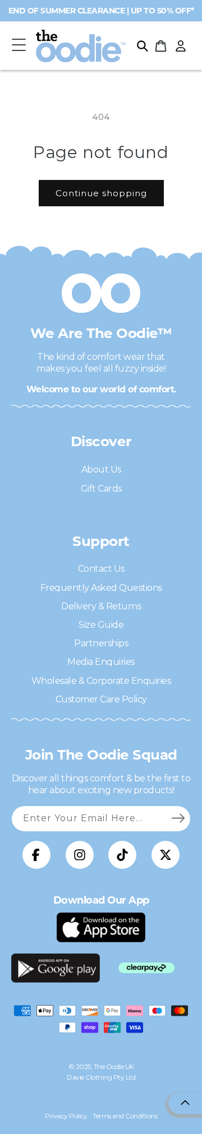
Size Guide (101, 624)
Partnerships (101, 643)
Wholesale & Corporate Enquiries (101, 680)
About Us (101, 469)
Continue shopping (101, 193)
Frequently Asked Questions (101, 587)
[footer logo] (101, 927)
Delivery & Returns (101, 606)
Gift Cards (101, 488)
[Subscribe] (178, 818)
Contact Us (101, 568)
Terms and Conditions (125, 1116)
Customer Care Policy (101, 699)
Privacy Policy (66, 1116)
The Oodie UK (114, 1066)
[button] (18, 45)
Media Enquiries (101, 661)
